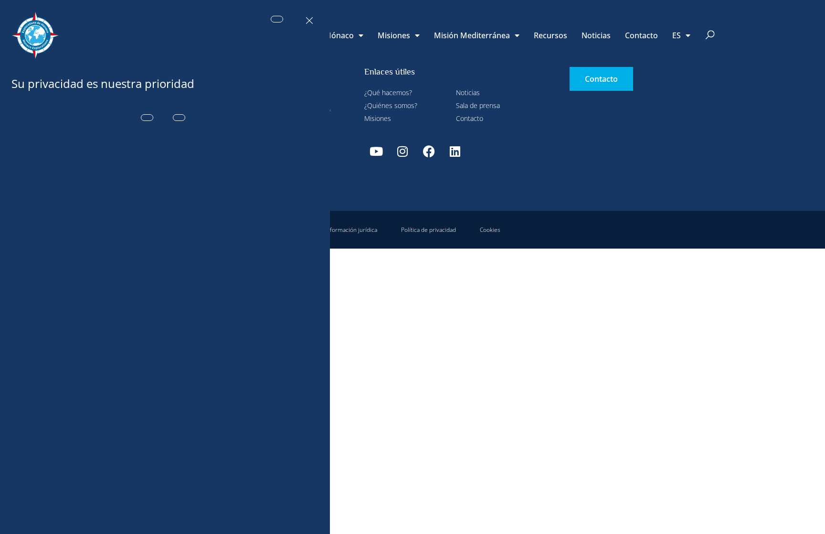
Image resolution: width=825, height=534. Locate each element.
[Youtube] (376, 151)
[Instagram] (402, 151)
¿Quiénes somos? (390, 105)
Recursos (550, 35)
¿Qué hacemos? (388, 92)
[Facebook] (429, 151)
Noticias (596, 35)
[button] (710, 36)
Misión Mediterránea (472, 35)
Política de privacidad (428, 230)
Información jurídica (351, 230)
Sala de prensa (478, 105)
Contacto (641, 35)
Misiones (394, 35)
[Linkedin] (455, 151)
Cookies (490, 230)
